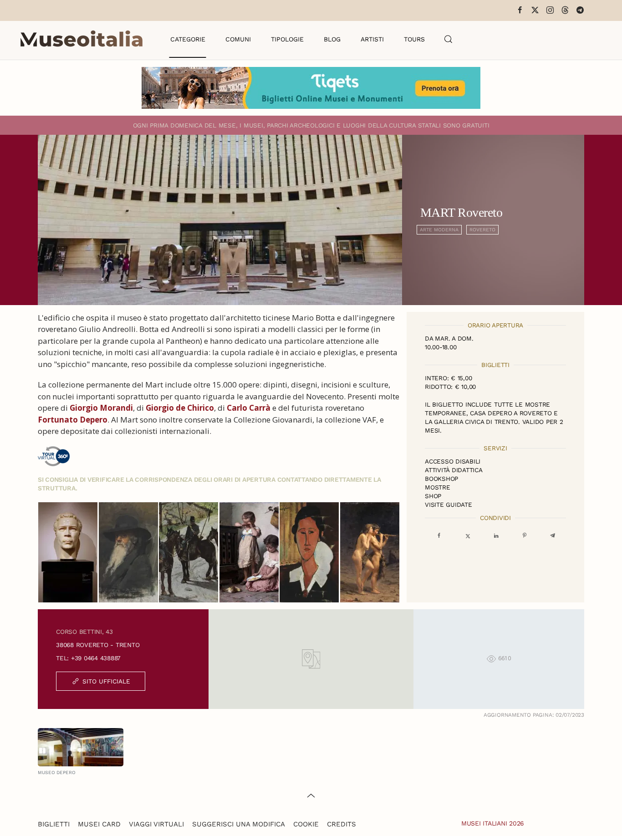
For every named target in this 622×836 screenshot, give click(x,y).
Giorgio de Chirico (180, 408)
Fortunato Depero (72, 419)
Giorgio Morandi (101, 408)
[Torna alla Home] (81, 39)
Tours (414, 39)
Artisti (372, 39)
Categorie (187, 39)
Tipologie (287, 39)
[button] (448, 39)
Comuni (238, 39)
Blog (332, 39)
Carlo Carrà (248, 408)
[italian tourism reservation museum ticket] (311, 88)
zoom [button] (68, 552)
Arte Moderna (439, 230)
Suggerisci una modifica (238, 824)
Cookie (306, 824)
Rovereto (482, 230)
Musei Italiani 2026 (492, 823)
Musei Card (99, 824)
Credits (341, 824)
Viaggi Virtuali (156, 824)
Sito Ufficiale (106, 681)
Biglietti (54, 824)
